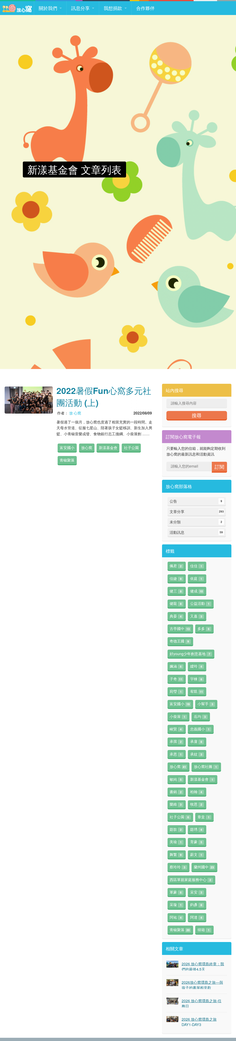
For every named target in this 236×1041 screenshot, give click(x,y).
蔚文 (196, 854)
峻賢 (176, 729)
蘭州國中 (204, 867)
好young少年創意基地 (190, 653)
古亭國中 (180, 628)
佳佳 (196, 565)
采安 (196, 892)
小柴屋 (177, 716)
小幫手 (205, 703)
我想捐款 (113, 8)
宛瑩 (176, 691)
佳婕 (176, 578)
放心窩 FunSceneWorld (17, 8)
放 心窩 (75, 413)
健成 (196, 591)
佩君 (176, 565)
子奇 (176, 678)
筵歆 (176, 829)
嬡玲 (196, 666)
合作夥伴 (145, 8)
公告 (196, 501)
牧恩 (196, 804)
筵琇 (196, 829)
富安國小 (67, 447)
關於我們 (48, 8)
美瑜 (176, 841)
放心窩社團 (205, 766)
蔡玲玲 (177, 867)
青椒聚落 (67, 460)
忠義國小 (199, 729)
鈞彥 (196, 904)
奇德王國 (179, 641)
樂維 (176, 804)
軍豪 (176, 892)
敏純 (176, 779)
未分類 (196, 522)
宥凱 (196, 691)
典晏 (176, 616)
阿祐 (176, 917)
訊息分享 (80, 8)
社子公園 (131, 447)
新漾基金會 (108, 447)
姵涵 (176, 666)
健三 (176, 591)
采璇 (176, 904)
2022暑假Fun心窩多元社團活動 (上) (103, 396)
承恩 (176, 754)
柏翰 (196, 791)
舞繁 (176, 854)
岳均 (200, 716)
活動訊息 (196, 532)
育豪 (196, 841)
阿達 (196, 917)
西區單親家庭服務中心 (190, 879)
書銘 (176, 791)
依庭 (196, 578)
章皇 (203, 816)
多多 (203, 628)
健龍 (176, 603)
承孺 (176, 741)
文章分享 (197, 511)
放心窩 (86, 447)
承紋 (196, 754)
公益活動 (199, 603)
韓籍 (203, 929)
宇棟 (196, 678)
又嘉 (196, 616)
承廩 (196, 741)
